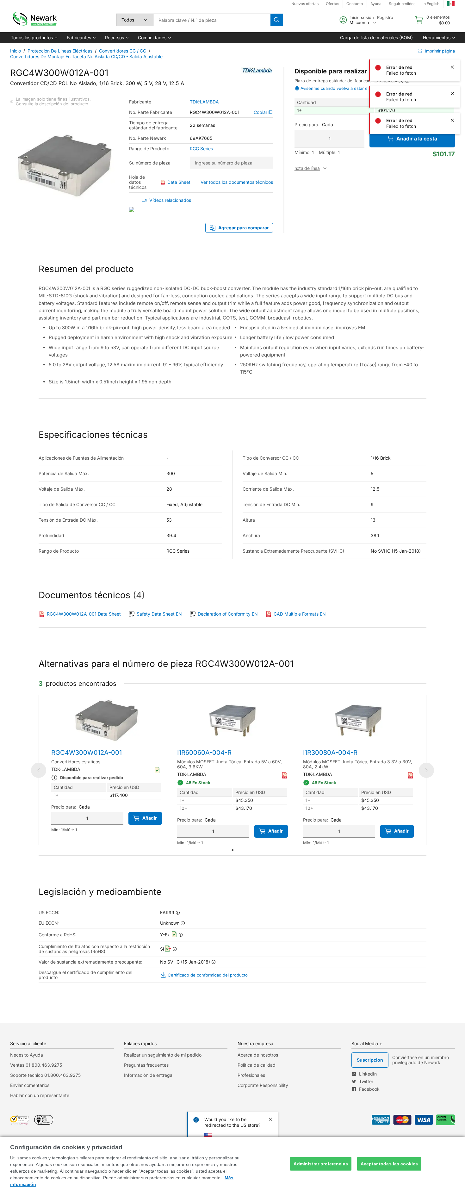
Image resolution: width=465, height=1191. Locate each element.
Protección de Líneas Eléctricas (60, 50)
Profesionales (251, 1075)
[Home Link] (34, 20)
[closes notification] (452, 14)
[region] (232, 1164)
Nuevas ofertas (305, 3)
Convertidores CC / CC (122, 50)
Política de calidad (257, 1065)
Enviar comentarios (29, 1085)
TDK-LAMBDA (204, 101)
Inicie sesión (362, 17)
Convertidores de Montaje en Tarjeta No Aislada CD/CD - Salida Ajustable (86, 56)
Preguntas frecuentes (146, 1065)
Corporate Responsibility (263, 1085)
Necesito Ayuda (26, 1055)
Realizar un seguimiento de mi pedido (163, 1055)
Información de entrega (148, 1075)
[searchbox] (211, 20)
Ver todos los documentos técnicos (237, 182)
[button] (34, 37)
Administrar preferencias (321, 1163)
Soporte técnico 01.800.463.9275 (45, 1075)
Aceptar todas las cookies (389, 1163)
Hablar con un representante (39, 1095)
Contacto (354, 3)
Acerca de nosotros (258, 1055)
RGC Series (201, 148)
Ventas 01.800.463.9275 (36, 1065)
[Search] (276, 20)
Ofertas (332, 3)
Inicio (15, 50)
